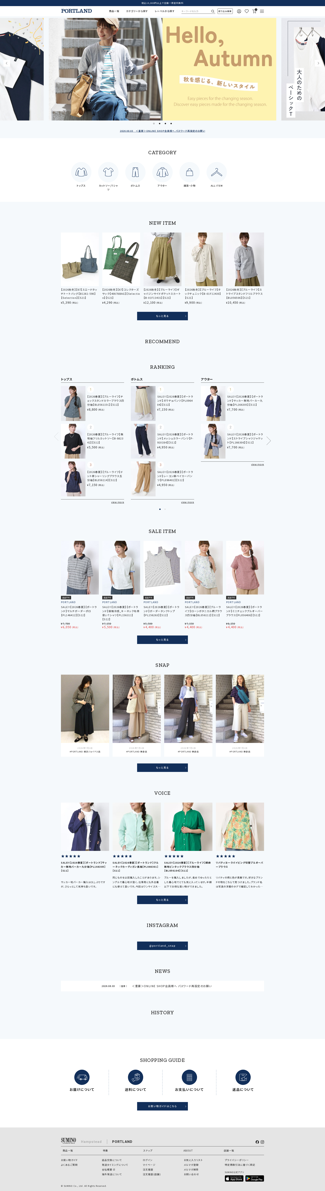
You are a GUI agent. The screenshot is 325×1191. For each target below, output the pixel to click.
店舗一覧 (229, 1150)
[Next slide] (318, 63)
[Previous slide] (6, 63)
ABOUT (188, 1150)
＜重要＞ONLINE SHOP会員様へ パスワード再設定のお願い (162, 131)
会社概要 (107, 1169)
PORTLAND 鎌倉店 (137, 751)
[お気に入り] (247, 11)
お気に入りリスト (193, 1160)
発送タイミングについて (115, 1164)
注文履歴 (148, 1169)
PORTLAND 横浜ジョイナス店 (85, 751)
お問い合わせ (191, 1174)
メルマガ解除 (191, 1169)
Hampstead (91, 1142)
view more (117, 502)
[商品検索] (225, 11)
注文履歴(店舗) (152, 1174)
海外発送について (112, 1174)
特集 (105, 1150)
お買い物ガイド (69, 1160)
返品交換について (112, 1160)
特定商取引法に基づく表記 (240, 1164)
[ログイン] (239, 11)
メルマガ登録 (191, 1164)
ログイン (148, 1160)
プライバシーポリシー (237, 1160)
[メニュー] (262, 11)
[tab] (154, 123)
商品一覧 (114, 11)
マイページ (149, 1164)
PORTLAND (122, 1142)
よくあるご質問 (69, 1164)
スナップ (148, 1150)
